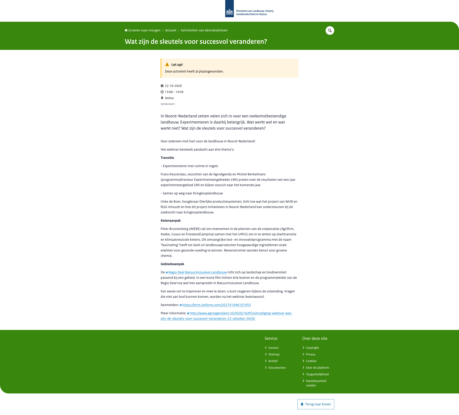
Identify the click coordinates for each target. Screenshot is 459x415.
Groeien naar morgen (144, 30)
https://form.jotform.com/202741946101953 (216, 305)
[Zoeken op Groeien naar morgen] (330, 30)
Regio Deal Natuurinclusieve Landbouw (197, 272)
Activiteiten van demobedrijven (204, 30)
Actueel (170, 30)
